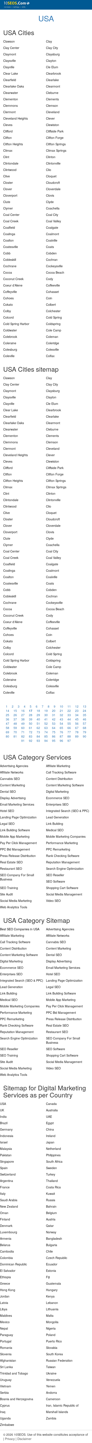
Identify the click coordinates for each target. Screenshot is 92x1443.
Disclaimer (24, 1439)
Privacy (10, 1439)
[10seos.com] (15, 5)
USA (46, 18)
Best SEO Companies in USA (19, 929)
